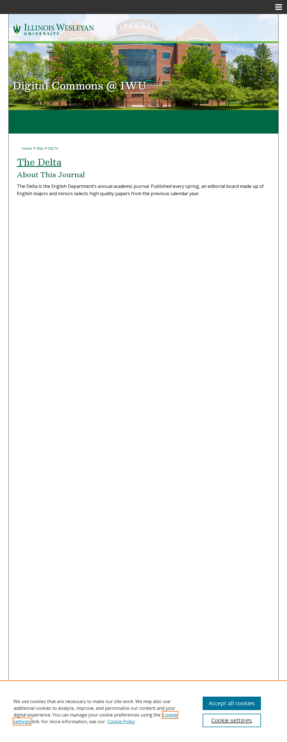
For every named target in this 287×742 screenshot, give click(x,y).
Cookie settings (231, 720)
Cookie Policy (121, 721)
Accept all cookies (232, 703)
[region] (143, 711)
